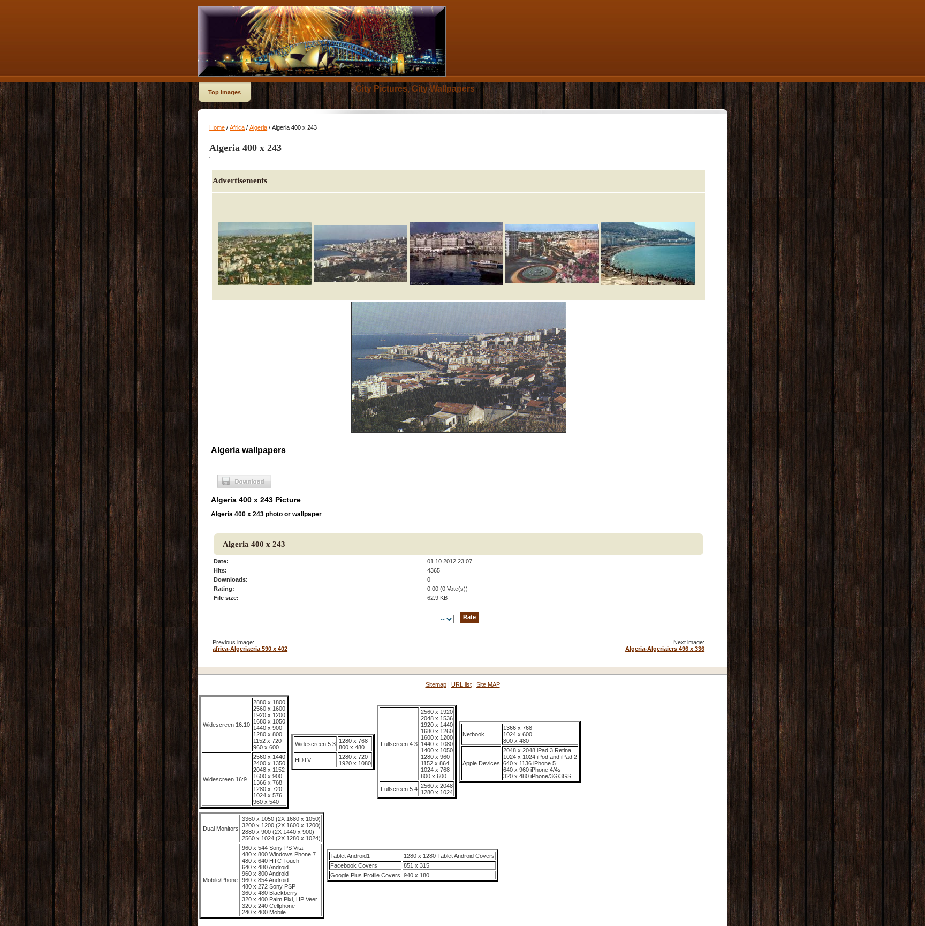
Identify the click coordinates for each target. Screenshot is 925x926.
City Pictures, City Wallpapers (415, 88)
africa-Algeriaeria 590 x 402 (250, 648)
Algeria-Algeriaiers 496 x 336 (664, 648)
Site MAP (488, 684)
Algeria (258, 127)
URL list (461, 684)
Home (217, 127)
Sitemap (436, 684)
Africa (237, 127)
